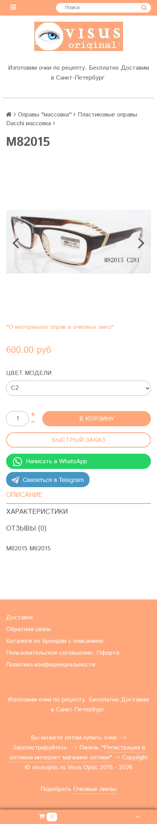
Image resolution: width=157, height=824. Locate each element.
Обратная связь (28, 629)
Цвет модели (28, 373)
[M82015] (78, 241)
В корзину (96, 418)
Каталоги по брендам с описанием (54, 641)
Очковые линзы (95, 789)
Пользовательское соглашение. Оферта (62, 653)
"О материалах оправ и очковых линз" (60, 327)
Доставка (19, 617)
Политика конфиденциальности (50, 664)
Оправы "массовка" (45, 114)
